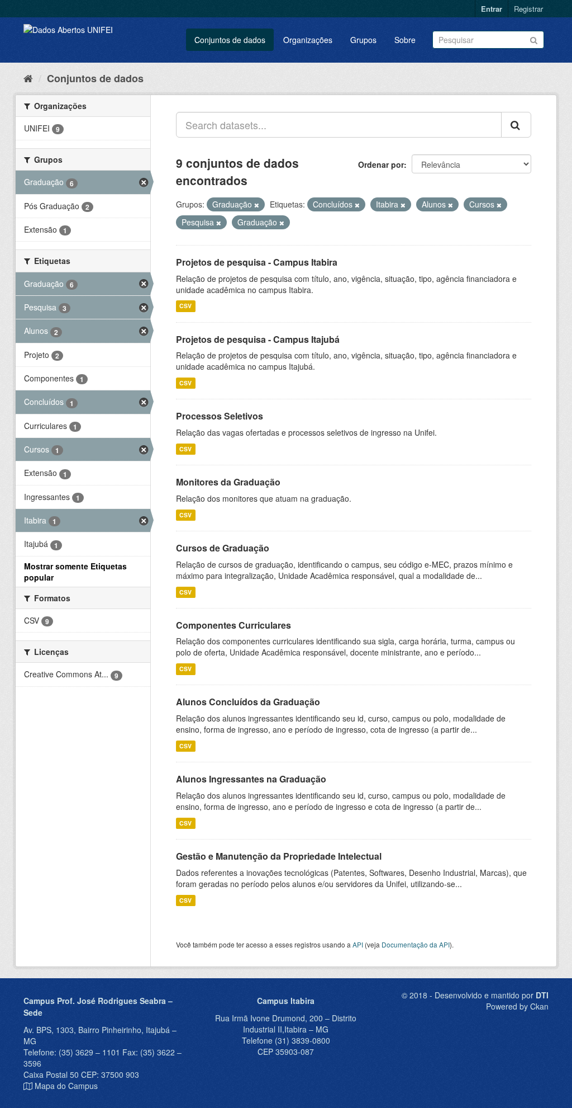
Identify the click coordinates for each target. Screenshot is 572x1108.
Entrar (491, 8)
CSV (185, 306)
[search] (516, 125)
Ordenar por (381, 164)
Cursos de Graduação (222, 547)
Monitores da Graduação (228, 481)
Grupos (363, 39)
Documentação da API (416, 944)
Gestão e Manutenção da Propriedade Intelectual (279, 856)
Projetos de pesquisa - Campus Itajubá (258, 339)
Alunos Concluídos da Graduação (248, 701)
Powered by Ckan (517, 1006)
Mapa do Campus (66, 1085)
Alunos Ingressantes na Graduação (251, 778)
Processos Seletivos (219, 415)
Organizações (307, 39)
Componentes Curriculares (233, 625)
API (357, 944)
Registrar (528, 8)
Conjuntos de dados (229, 39)
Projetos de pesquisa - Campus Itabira (256, 262)
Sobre (405, 39)
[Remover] (256, 204)
